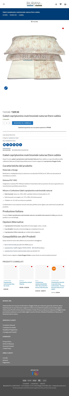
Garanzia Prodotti (8, 346)
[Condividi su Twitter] (10, 144)
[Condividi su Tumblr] (20, 144)
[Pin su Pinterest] (17, 144)
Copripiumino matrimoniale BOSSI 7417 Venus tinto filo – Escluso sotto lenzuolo (41, 285)
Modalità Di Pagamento (10, 330)
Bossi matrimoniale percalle (13, 244)
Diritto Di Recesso (8, 344)
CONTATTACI (34, 383)
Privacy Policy (7, 341)
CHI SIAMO (26, 383)
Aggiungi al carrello (22, 123)
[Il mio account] (56, 4)
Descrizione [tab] (7, 150)
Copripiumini (11, 138)
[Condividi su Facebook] (7, 144)
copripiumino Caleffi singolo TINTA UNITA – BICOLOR (21, 248)
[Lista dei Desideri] (61, 4)
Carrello (5, 358)
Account (5, 360)
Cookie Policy (7, 348)
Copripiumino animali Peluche (25, 283)
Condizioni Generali (9, 325)
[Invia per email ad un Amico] (14, 144)
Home (5, 15)
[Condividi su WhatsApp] (4, 144)
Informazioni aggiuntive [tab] (20, 150)
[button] (4, 4)
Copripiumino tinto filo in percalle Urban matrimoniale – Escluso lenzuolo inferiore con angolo (57, 286)
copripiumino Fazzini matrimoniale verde (17, 251)
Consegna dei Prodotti (10, 332)
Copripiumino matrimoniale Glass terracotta (9, 284)
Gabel (21, 15)
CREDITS (42, 383)
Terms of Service (49, 387)
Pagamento (6, 362)
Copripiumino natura (10, 140)
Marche (13, 15)
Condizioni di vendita (9, 327)
